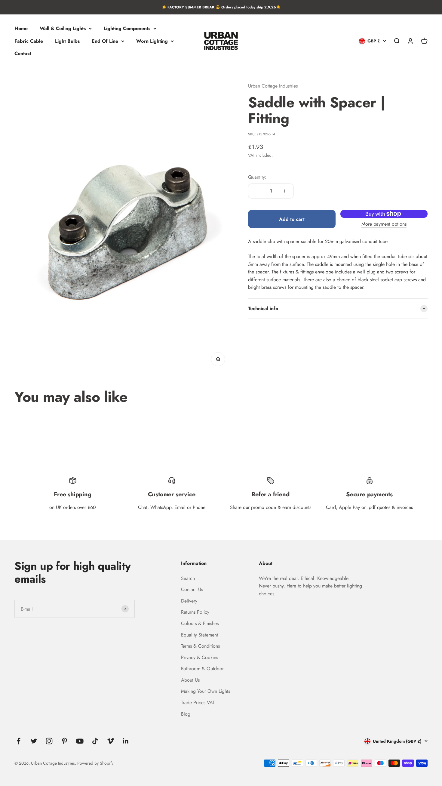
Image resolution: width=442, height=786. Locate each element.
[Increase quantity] (284, 191)
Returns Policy (195, 612)
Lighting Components (127, 28)
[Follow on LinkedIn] (126, 741)
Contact (22, 53)
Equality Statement (199, 634)
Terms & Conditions (200, 646)
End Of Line (105, 41)
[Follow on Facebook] (18, 741)
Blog (185, 713)
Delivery (189, 600)
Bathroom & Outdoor (202, 668)
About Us (190, 680)
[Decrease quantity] (257, 191)
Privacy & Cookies (199, 657)
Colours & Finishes (200, 623)
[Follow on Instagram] (49, 741)
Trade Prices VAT (198, 702)
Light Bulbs (67, 41)
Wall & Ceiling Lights (63, 28)
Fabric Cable (28, 41)
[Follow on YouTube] (80, 741)
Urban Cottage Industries (273, 85)
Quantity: (257, 177)
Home (21, 28)
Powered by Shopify (95, 763)
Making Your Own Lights (205, 691)
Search (188, 578)
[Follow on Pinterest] (64, 741)
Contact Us (192, 589)
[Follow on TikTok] (95, 741)
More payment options (384, 223)
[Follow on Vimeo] (110, 741)
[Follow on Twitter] (34, 741)
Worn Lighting (152, 41)
